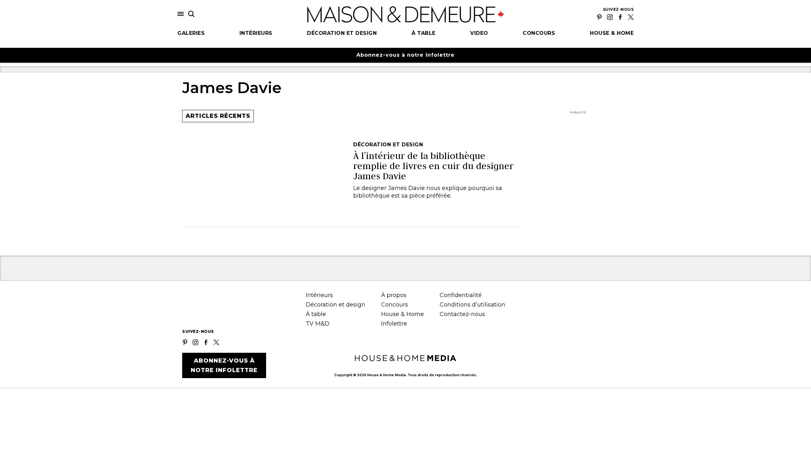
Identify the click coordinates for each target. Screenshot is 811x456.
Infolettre (394, 323)
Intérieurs (255, 33)
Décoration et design (342, 33)
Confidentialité (461, 295)
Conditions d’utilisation (472, 304)
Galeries (191, 33)
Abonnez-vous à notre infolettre (405, 55)
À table (424, 33)
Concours (539, 33)
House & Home (612, 33)
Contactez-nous (462, 314)
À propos (393, 295)
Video (479, 33)
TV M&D (317, 323)
